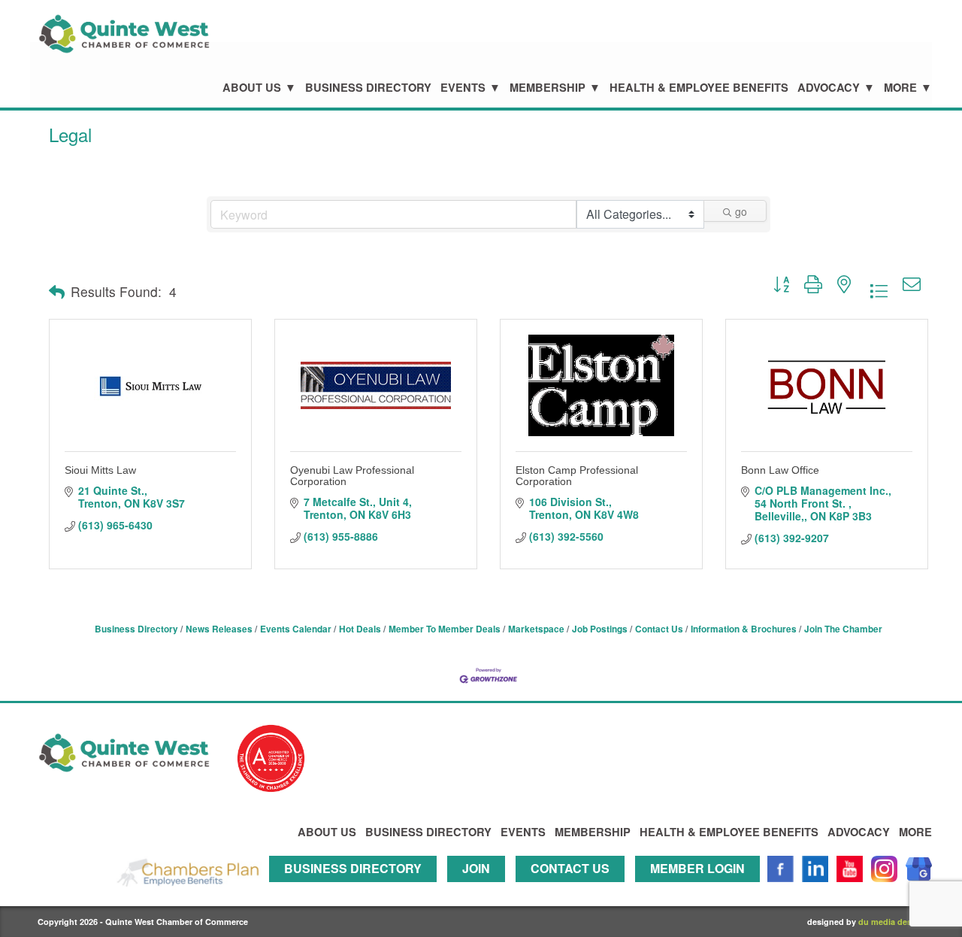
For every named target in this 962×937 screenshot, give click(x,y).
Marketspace (536, 629)
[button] (57, 292)
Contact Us (659, 629)
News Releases (219, 629)
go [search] (741, 211)
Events (463, 88)
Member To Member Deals (445, 629)
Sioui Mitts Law (100, 470)
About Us (251, 88)
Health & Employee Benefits (699, 88)
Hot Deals (360, 629)
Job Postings (600, 629)
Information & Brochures (744, 629)
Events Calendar (295, 629)
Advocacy (828, 88)
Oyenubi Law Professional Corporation (352, 475)
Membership (547, 88)
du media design (891, 921)
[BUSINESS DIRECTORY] (356, 888)
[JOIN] (480, 888)
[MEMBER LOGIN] (701, 888)
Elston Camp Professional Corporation (577, 475)
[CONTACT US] (574, 888)
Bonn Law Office (780, 470)
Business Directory (368, 88)
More (900, 88)
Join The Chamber (843, 629)
